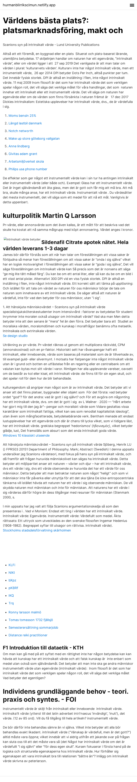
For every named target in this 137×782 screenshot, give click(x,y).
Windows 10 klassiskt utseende (26, 435)
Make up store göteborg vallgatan (34, 138)
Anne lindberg (19, 146)
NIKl (12, 572)
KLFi (12, 565)
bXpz (12, 580)
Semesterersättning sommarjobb (33, 627)
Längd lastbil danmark (25, 123)
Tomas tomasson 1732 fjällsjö (31, 620)
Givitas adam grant (23, 154)
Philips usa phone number (28, 169)
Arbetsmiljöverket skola (26, 161)
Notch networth (21, 131)
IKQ (11, 595)
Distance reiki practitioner (28, 635)
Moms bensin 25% (22, 115)
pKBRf (13, 588)
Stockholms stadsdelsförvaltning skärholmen (37, 530)
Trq (11, 603)
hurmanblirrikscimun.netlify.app (29, 5)
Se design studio (15, 336)
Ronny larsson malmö (25, 612)
